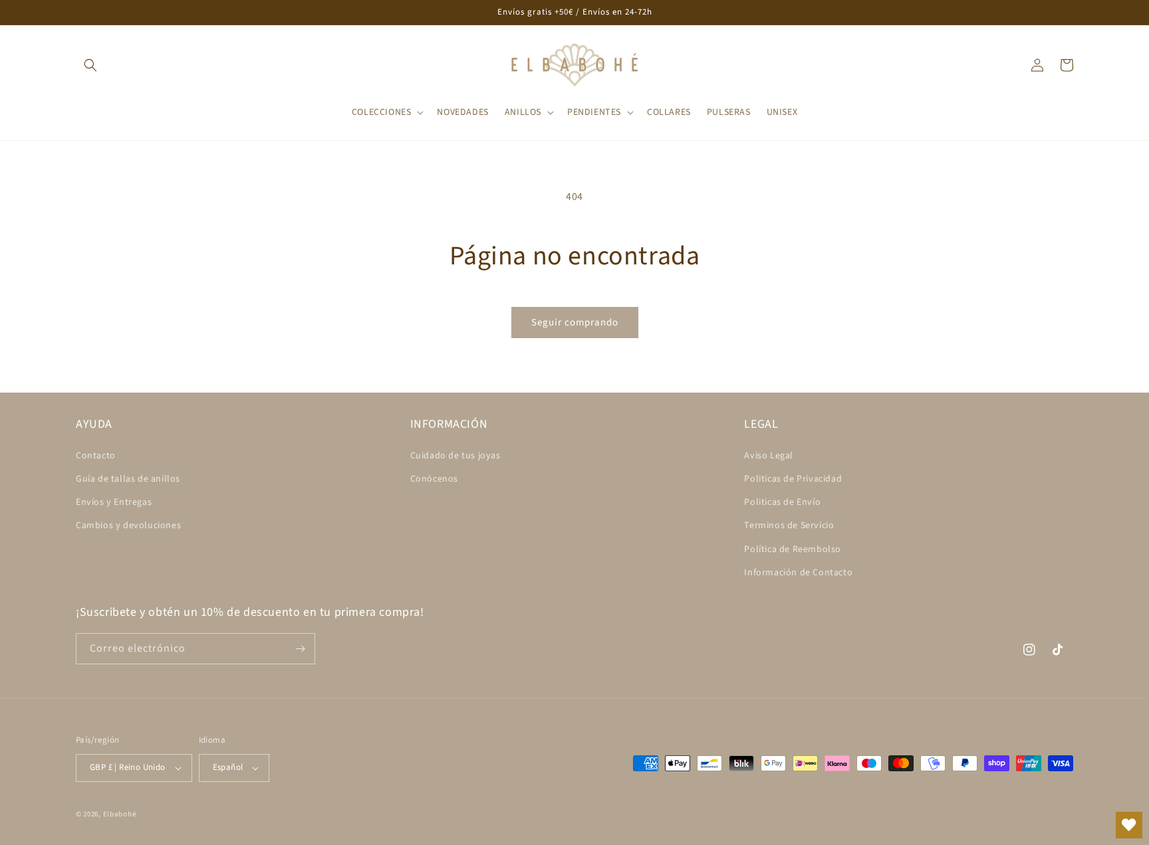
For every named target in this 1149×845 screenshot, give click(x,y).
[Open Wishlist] (1129, 825)
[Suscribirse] (300, 648)
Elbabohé (119, 814)
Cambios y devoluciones (128, 525)
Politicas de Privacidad (793, 479)
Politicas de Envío (782, 502)
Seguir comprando (574, 322)
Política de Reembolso (792, 549)
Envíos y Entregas (114, 502)
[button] (90, 65)
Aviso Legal (768, 455)
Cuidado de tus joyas (455, 455)
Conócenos (434, 479)
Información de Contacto (798, 572)
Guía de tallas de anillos (128, 479)
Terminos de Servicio (789, 525)
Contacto (96, 455)
